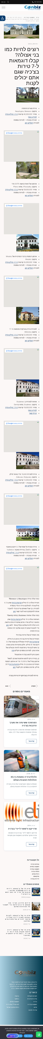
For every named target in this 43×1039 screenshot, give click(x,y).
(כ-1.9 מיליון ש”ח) (11, 480)
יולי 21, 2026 (26, 909)
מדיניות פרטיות (32, 999)
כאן (14, 611)
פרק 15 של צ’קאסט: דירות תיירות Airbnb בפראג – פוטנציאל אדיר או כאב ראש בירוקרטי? (17, 891)
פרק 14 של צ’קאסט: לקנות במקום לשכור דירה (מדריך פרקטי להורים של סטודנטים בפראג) (17, 918)
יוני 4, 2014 (31, 719)
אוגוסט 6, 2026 (25, 897)
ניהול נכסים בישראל (13, 1007)
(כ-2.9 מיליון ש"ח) (11, 407)
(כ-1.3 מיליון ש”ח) (12, 553)
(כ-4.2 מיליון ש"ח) (11, 262)
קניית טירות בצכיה (16, 675)
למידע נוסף (32, 117)
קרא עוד (31, 741)
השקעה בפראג (34, 866)
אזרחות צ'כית (35, 864)
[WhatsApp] (39, 1034)
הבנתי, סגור (28, 1036)
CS (4, 2)
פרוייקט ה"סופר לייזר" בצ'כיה (22, 829)
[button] (2, 18)
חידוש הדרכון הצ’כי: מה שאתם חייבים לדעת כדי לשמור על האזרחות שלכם (16, 904)
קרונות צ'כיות (17, 603)
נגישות (17, 996)
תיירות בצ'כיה (35, 879)
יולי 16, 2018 (30, 774)
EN (2, 2)
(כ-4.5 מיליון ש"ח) (11, 190)
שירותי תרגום (33, 1010)
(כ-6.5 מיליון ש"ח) (11, 114)
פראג (35, 1007)
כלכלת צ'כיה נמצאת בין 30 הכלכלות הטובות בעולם (24, 778)
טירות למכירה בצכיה (30, 675)
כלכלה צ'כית (35, 871)
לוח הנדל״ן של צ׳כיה (12, 1004)
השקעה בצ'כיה (29, 17)
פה (13, 650)
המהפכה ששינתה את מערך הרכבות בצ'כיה (23, 724)
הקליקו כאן (29, 123)
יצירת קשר (33, 413)
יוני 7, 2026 (26, 938)
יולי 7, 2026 (26, 924)
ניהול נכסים (35, 874)
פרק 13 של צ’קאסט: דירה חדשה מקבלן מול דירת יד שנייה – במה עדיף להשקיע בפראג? (18, 932)
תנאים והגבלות (32, 996)
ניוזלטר (17, 999)
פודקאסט (36, 876)
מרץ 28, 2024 (32, 44)
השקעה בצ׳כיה (32, 1004)
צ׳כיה (35, 1001)
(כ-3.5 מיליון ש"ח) (11, 335)
